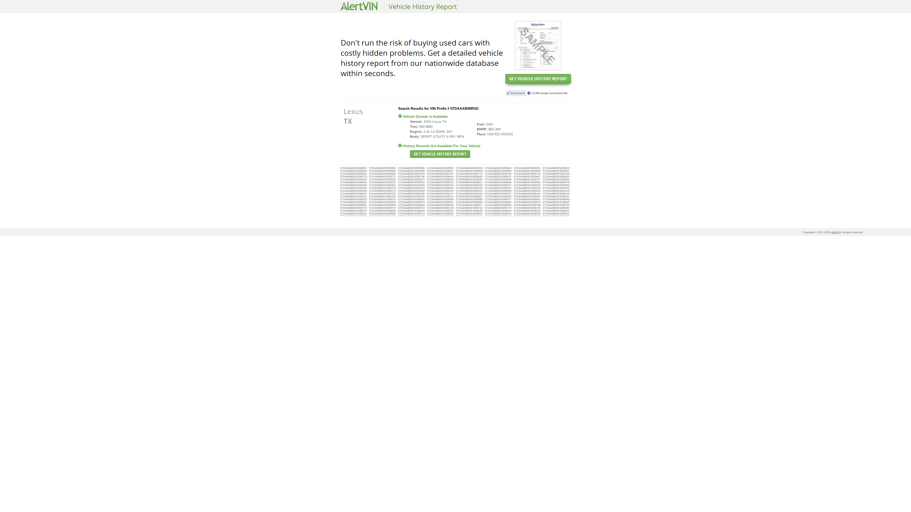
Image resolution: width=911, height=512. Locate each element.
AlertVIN (836, 232)
